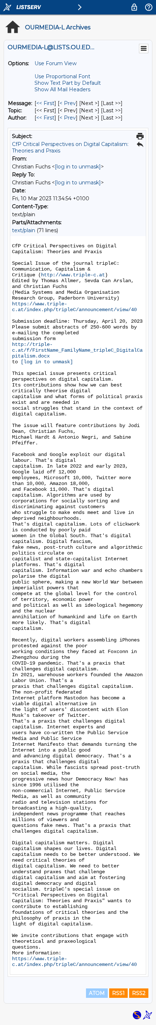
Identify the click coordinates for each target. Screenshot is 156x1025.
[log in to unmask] (78, 166)
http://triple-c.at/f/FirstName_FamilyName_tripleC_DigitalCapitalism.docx (77, 350)
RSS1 (118, 993)
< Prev (67, 103)
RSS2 (138, 993)
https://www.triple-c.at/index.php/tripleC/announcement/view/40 (74, 307)
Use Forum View (55, 63)
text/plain (23, 230)
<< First (45, 103)
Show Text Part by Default (67, 83)
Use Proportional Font (62, 76)
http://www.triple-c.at (73, 275)
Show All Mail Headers (62, 89)
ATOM (97, 993)
